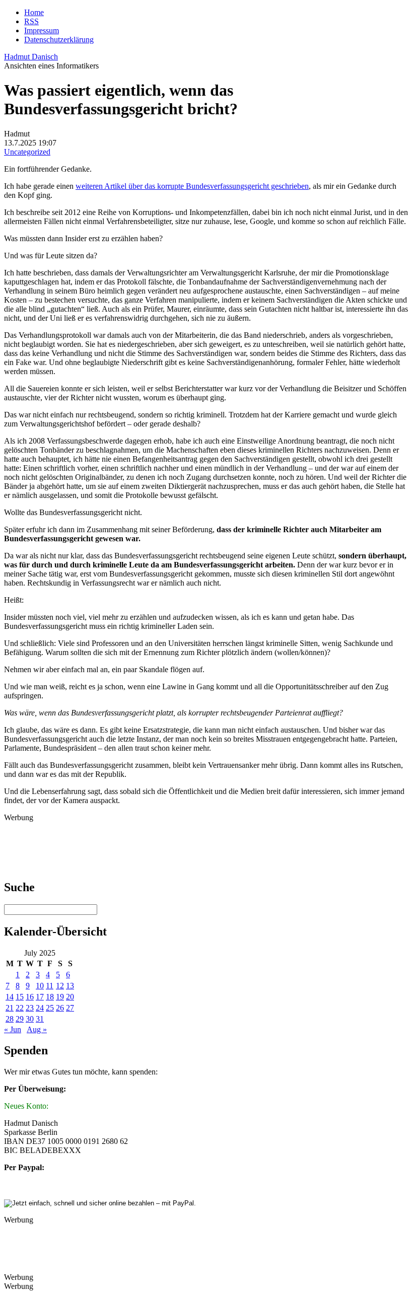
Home (34, 12)
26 (60, 1007)
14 (10, 996)
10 (40, 985)
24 (40, 1007)
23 (30, 1007)
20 (70, 996)
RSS (31, 21)
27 (70, 1007)
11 (49, 985)
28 (10, 1019)
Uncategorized (27, 152)
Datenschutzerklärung (59, 39)
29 (20, 1019)
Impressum (41, 30)
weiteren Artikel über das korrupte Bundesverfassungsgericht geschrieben (192, 186)
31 (40, 1019)
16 (30, 996)
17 (40, 996)
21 (10, 1007)
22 (20, 1007)
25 (50, 1007)
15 (20, 996)
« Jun (12, 1029)
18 (50, 996)
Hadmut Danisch (31, 56)
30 (30, 1019)
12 (60, 985)
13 (70, 985)
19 (60, 996)
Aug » (37, 1029)
